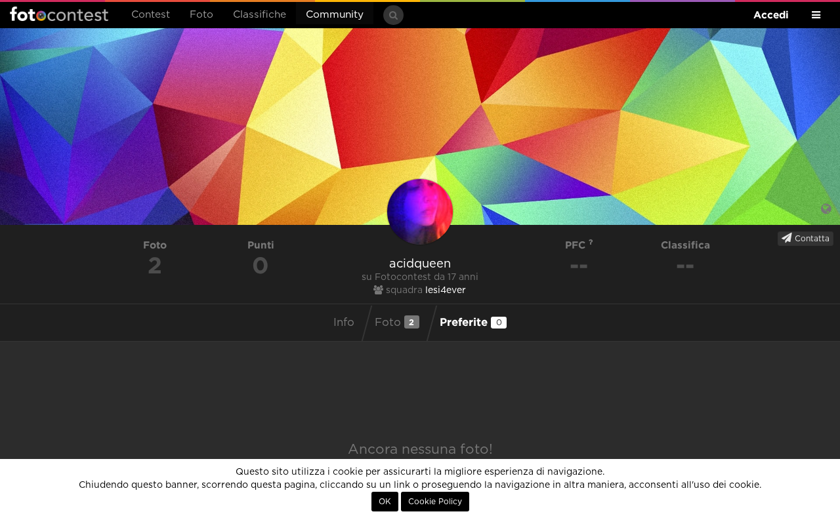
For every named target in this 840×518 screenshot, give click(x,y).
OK (385, 502)
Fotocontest (59, 14)
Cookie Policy (435, 502)
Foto (201, 15)
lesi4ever (445, 290)
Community (335, 15)
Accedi (771, 14)
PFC (577, 244)
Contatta (811, 239)
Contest (150, 15)
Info (343, 322)
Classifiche (259, 15)
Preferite (471, 321)
